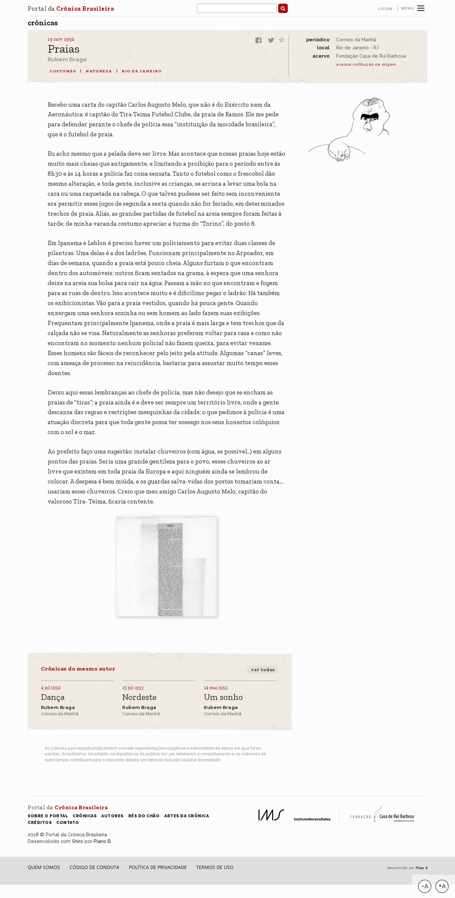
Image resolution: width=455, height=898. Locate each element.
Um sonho (223, 697)
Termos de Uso (214, 867)
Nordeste (139, 697)
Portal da (71, 8)
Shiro (77, 841)
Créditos (40, 822)
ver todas (263, 670)
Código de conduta (94, 867)
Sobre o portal (48, 815)
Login (385, 8)
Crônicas (43, 22)
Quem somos (44, 867)
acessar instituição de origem (366, 64)
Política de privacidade (158, 867)
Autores (112, 815)
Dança (53, 697)
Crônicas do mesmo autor (78, 668)
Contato (67, 822)
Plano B (102, 841)
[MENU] (420, 7)
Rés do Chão (144, 815)
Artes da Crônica (186, 815)
